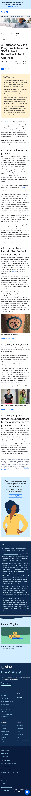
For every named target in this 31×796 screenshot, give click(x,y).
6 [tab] (19, 655)
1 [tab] (11, 655)
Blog (2, 34)
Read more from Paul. (7, 242)
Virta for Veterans (5, 704)
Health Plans (20, 700)
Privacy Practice (5, 756)
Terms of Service (5, 750)
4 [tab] (16, 655)
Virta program (7, 121)
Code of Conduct (5, 760)
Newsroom (20, 734)
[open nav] (29, 12)
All (2, 16)
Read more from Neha (7, 409)
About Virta (20, 725)
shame (14, 271)
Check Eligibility (15, 496)
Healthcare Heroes (22, 706)
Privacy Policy (4, 753)
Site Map (3, 783)
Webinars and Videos (6, 742)
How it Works (4, 698)
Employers (19, 697)
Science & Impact (9, 16)
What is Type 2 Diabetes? (7, 707)
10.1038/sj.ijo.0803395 (10, 573)
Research (3, 728)
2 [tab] (13, 655)
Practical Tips (19, 16)
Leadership (20, 728)
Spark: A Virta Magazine (23, 740)
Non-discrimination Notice (7, 766)
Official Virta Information (7, 781)
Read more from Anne (7, 338)
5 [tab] (18, 655)
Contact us (6, 684)
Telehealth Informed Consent (8, 763)
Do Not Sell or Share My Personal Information (12, 773)
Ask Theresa (27, 16)
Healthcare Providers (22, 703)
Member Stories (5, 731)
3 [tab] (14, 655)
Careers (19, 731)
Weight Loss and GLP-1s (7, 701)
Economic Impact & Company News (17, 34)
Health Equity (4, 734)
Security (3, 778)
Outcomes (3, 725)
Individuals (3, 695)
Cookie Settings (6, 789)
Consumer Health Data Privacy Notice (10, 770)
